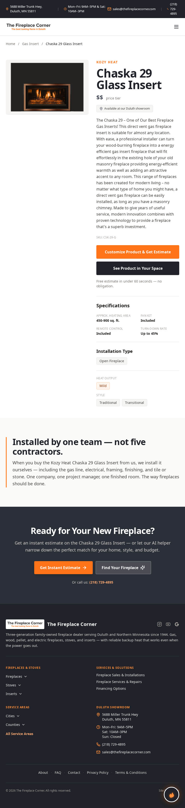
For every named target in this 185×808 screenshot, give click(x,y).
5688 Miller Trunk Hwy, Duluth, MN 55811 (26, 8)
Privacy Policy (97, 772)
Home (10, 43)
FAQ (58, 772)
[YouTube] (168, 624)
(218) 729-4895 (173, 9)
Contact (74, 772)
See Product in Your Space (138, 268)
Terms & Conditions (131, 772)
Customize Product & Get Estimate (138, 252)
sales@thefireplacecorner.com (134, 9)
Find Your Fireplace (120, 567)
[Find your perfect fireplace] (171, 794)
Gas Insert (30, 43)
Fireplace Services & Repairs (119, 681)
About (43, 772)
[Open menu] (176, 27)
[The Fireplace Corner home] (29, 27)
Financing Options (111, 688)
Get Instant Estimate (60, 567)
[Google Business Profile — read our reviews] (176, 624)
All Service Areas (19, 733)
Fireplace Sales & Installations (120, 675)
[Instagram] (159, 624)
